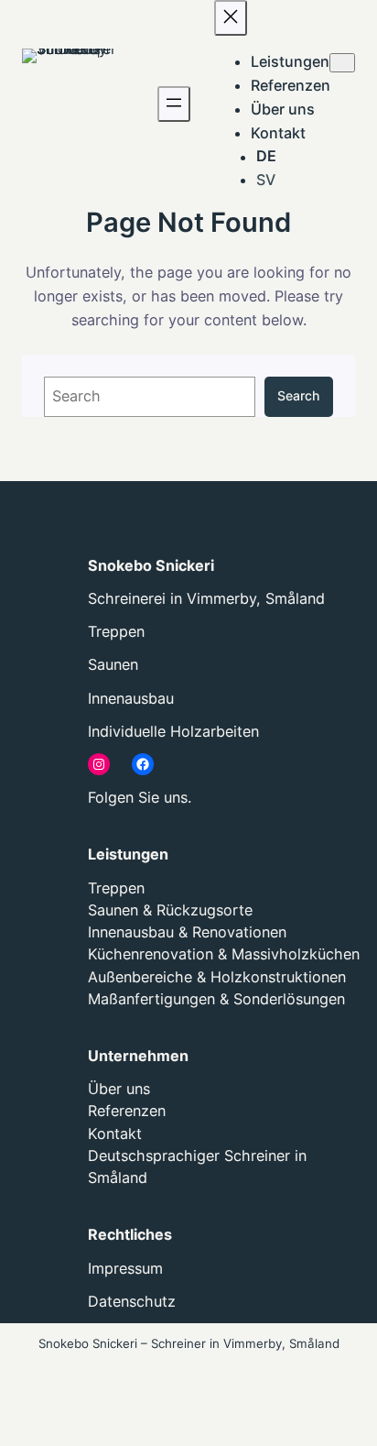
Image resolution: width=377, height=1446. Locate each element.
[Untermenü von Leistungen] (342, 62)
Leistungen (128, 854)
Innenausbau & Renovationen (187, 932)
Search (298, 395)
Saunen (113, 664)
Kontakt (115, 1133)
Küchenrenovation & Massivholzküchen (224, 954)
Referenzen (127, 1110)
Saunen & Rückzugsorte (170, 910)
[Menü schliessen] (230, 18)
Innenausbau (131, 698)
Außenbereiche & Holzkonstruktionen (217, 977)
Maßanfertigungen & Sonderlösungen (216, 999)
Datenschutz (132, 1301)
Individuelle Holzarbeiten (173, 731)
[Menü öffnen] (173, 104)
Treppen (116, 631)
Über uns (119, 1088)
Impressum (125, 1268)
